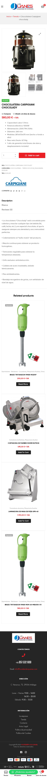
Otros (42, 371)
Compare (7, 114)
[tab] (23, 200)
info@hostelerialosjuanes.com (26, 669)
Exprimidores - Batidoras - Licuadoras (14, 371)
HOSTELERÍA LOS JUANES (29, 745)
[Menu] (2, 6)
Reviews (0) (7, 209)
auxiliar (8, 173)
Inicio (9, 16)
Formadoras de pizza (17, 508)
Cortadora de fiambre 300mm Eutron (23, 443)
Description (7, 200)
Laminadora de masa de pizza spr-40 (23, 511)
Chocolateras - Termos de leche (22, 168)
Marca (5, 205)
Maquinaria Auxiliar (33, 371)
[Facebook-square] (21, 752)
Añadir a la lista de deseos (25, 114)
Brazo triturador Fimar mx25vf (23, 375)
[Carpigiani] (16, 181)
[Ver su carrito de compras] (42, 6)
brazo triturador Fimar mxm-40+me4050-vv (23, 605)
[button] (23, 772)
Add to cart (33, 155)
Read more (23, 384)
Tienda (16, 16)
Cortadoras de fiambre (16, 440)
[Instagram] (26, 752)
